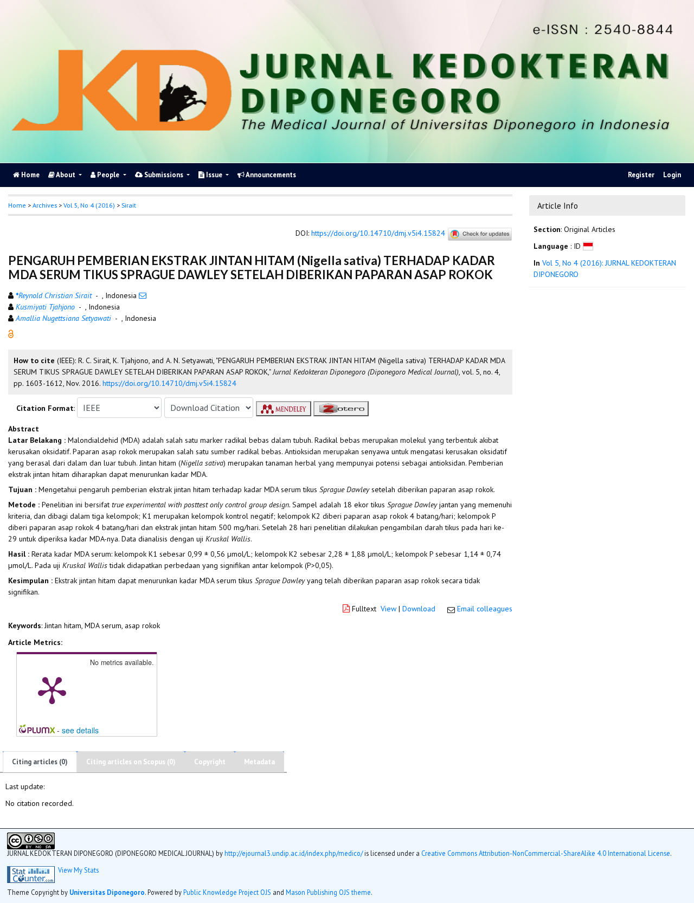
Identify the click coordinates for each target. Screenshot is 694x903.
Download (418, 609)
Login (672, 174)
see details (80, 730)
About (66, 174)
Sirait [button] (128, 205)
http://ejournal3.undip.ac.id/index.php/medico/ (293, 853)
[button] (11, 333)
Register (641, 174)
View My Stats (78, 870)
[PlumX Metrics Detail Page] (52, 689)
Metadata (259, 761)
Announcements (270, 174)
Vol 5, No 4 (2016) (89, 205)
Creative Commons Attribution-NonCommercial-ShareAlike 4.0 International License (545, 853)
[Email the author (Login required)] (142, 295)
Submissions (164, 174)
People (108, 174)
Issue (214, 174)
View (388, 609)
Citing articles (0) (40, 761)
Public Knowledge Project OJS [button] (227, 892)
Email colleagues (484, 609)
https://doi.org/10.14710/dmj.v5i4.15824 (378, 233)
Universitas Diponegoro (107, 892)
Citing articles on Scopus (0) (131, 761)
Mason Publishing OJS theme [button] (328, 892)
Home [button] (17, 205)
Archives (45, 205)
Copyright (210, 761)
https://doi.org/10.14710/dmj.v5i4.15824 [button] (169, 383)
